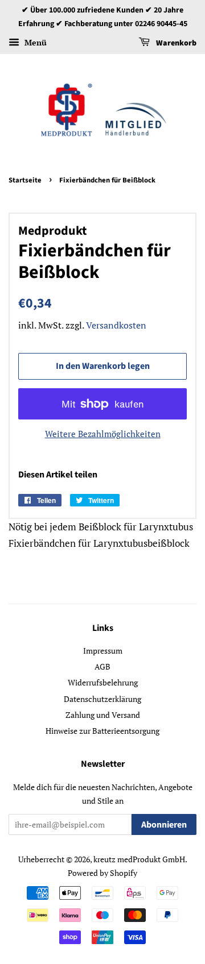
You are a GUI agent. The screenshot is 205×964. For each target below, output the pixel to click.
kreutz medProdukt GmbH (139, 859)
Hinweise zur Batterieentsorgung (102, 730)
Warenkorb (175, 43)
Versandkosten (116, 325)
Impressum (102, 650)
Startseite (25, 180)
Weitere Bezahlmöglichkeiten (103, 433)
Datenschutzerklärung (102, 698)
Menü (34, 42)
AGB (102, 666)
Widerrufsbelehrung (103, 682)
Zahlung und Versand (102, 714)
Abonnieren (164, 824)
